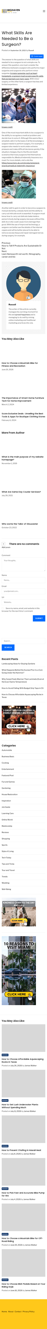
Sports (4, 845)
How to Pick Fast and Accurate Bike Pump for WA (23, 1194)
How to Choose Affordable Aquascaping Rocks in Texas (22, 1060)
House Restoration (9, 794)
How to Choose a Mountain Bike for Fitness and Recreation (20, 364)
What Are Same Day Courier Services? (21, 491)
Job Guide (6, 807)
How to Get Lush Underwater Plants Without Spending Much (20, 1106)
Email (4, 586)
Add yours (6, 547)
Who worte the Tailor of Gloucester (20, 523)
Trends (5, 877)
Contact (18, 1312)
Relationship (7, 826)
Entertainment (8, 769)
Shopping (6, 839)
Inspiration (6, 801)
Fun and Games (8, 782)
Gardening (6, 788)
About (10, 1312)
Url (3, 597)
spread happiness (22, 315)
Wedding (5, 883)
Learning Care (8, 813)
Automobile (7, 750)
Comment (6, 555)
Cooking (5, 763)
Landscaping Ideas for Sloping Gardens (18, 664)
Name (4, 575)
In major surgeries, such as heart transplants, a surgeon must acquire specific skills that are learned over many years (22, 76)
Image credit (7, 127)
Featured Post (8, 775)
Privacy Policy (28, 1312)
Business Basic (8, 756)
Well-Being (6, 889)
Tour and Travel (8, 870)
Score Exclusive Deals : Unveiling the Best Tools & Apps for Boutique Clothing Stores (23, 415)
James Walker (31, 1066)
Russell (31, 50)
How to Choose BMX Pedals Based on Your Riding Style (23, 1285)
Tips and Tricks (8, 864)
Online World (7, 820)
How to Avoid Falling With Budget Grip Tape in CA (23, 688)
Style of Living (8, 851)
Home (4, 1312)
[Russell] (23, 283)
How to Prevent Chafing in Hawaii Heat (21, 1150)
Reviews (5, 832)
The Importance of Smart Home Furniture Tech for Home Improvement (23, 399)
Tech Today (6, 858)
